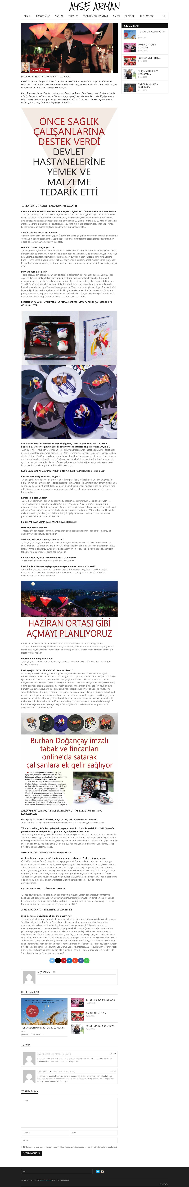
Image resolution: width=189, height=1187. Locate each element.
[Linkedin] (69, 960)
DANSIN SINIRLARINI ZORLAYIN (100, 999)
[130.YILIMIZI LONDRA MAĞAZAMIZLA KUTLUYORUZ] (79, 1028)
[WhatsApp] (86, 960)
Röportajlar (43, 16)
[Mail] (75, 960)
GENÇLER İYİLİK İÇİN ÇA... (149, 58)
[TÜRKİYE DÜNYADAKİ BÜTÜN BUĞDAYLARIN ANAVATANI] (46, 1011)
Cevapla (113, 1053)
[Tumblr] (58, 960)
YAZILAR (59, 16)
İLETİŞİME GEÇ (147, 16)
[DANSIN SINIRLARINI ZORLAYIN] (79, 1002)
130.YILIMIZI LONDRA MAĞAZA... (100, 1026)
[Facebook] (81, 960)
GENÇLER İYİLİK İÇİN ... (96, 1013)
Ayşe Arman (43, 972)
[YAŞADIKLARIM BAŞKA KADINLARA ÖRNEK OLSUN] (132, 87)
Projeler (129, 16)
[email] (54, 972)
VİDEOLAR (73, 16)
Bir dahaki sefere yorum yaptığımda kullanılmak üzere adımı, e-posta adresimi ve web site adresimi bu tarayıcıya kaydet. (70, 1147)
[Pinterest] (64, 960)
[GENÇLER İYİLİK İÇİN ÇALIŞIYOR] (79, 1015)
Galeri (116, 16)
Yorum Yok (39, 1034)
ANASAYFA (164, 1184)
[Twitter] (52, 960)
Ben (26, 16)
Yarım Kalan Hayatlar (95, 16)
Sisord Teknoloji (45, 1180)
